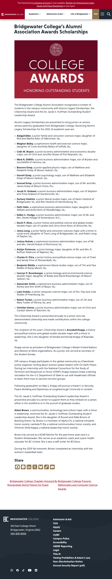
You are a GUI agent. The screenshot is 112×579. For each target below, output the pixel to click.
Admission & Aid (62, 519)
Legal (56, 550)
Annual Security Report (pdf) (69, 565)
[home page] (21, 518)
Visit (55, 523)
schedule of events (42, 3)
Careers (57, 530)
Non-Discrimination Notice (68, 561)
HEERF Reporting (62, 546)
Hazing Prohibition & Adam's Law (71, 557)
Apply (56, 527)
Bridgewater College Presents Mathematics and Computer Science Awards (78, 485)
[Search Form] (109, 14)
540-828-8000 (18, 533)
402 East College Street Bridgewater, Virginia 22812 (25, 527)
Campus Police (61, 538)
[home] (12, 14)
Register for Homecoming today (80, 3)
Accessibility (60, 542)
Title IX (57, 554)
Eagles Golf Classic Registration (50, 6)
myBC (56, 534)
